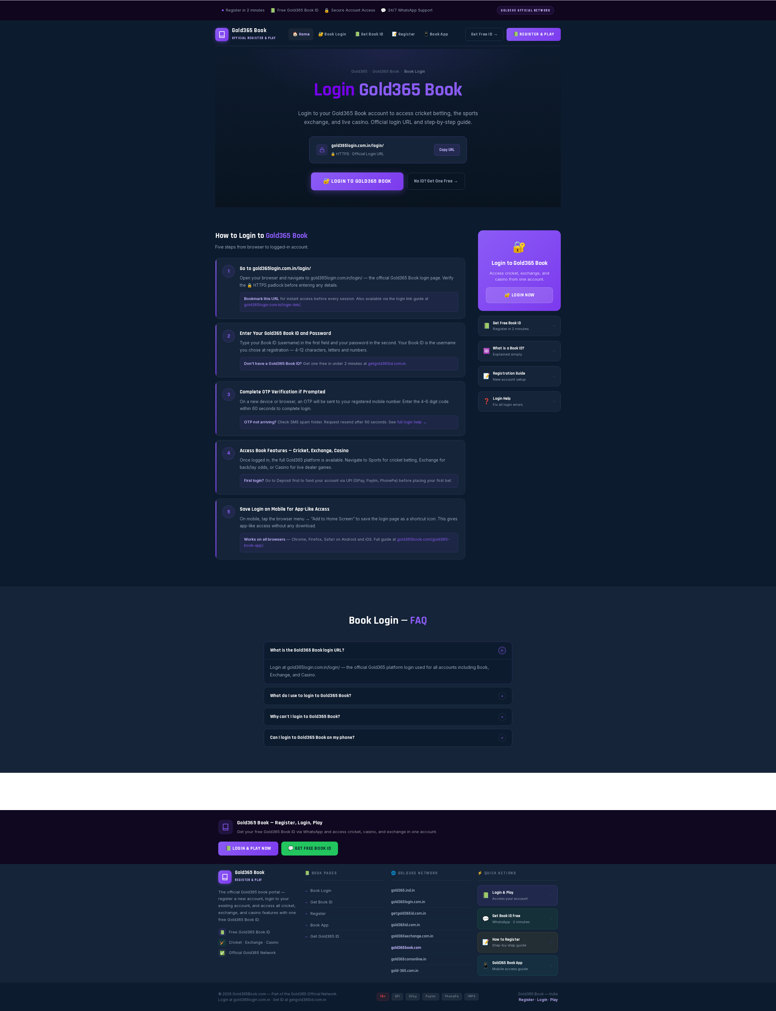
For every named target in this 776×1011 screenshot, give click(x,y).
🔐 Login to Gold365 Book (357, 181)
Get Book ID (319, 901)
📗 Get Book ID (369, 34)
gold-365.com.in (404, 970)
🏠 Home (301, 34)
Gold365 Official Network (313, 994)
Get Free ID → (484, 34)
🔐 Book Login (332, 34)
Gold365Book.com (249, 994)
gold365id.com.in (405, 925)
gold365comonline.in (408, 959)
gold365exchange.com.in (412, 936)
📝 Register (403, 34)
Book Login (318, 890)
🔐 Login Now (519, 295)
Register (315, 913)
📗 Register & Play (533, 34)
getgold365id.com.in (387, 363)
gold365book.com (406, 947)
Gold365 (359, 71)
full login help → (412, 422)
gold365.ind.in (403, 890)
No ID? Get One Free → (436, 181)
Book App (317, 925)
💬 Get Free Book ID (309, 848)
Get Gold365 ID (322, 936)
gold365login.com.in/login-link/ (272, 304)
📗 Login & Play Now (248, 848)
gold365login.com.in (408, 901)
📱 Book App (435, 34)
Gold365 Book (386, 71)
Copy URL (447, 149)
